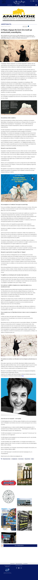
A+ (23, 26)
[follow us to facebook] (32, 1)
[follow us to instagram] (35, 1)
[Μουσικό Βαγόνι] (19, 107)
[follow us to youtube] (33, 1)
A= (26, 26)
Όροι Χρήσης (25, 563)
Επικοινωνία (12, 563)
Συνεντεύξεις (21, 458)
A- (24, 26)
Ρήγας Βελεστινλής (6, 458)
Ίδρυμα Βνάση (27, 458)
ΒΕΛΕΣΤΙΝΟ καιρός (4, 2)
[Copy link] (28, 26)
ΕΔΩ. (23, 375)
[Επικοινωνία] (30, 1)
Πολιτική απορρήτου (19, 563)
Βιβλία (32, 458)
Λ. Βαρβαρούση (14, 458)
